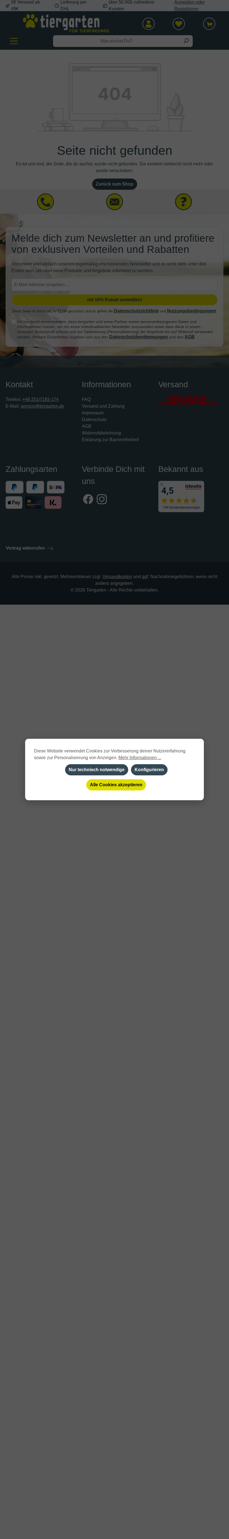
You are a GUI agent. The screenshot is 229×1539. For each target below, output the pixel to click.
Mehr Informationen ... (139, 757)
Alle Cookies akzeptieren (116, 784)
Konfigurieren (149, 769)
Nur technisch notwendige (97, 769)
